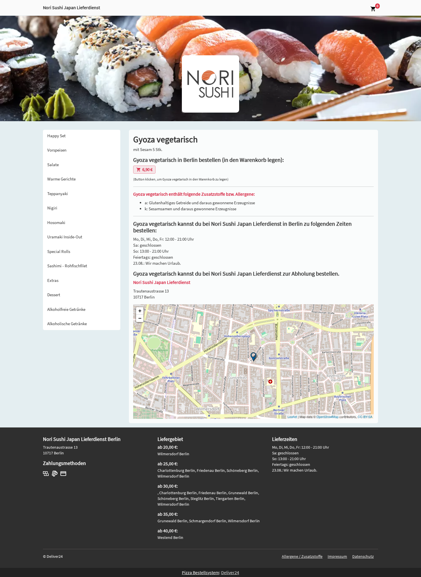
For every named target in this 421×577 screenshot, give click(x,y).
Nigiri (52, 208)
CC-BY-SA (365, 416)
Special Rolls (58, 251)
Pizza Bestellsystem (200, 572)
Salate (53, 164)
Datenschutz (363, 556)
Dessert (53, 294)
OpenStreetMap (327, 416)
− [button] (139, 318)
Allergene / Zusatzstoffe (302, 556)
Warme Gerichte (61, 179)
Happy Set (56, 135)
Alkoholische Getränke (67, 323)
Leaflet (292, 416)
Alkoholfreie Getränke (66, 309)
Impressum (337, 556)
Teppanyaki (57, 193)
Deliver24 (230, 572)
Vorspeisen (56, 150)
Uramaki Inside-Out (64, 237)
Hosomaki (56, 222)
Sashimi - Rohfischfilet (67, 265)
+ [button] (139, 311)
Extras (52, 280)
